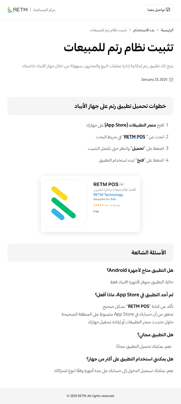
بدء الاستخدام (143, 30)
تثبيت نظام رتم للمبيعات (108, 30)
